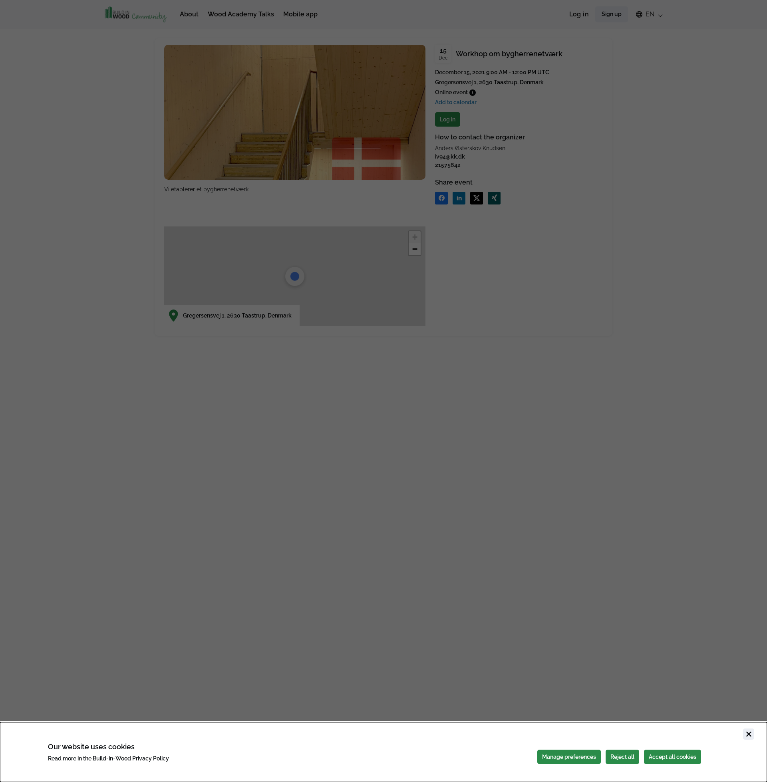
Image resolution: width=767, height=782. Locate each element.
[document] (383, 752)
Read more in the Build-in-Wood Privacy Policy (108, 758)
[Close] (748, 734)
